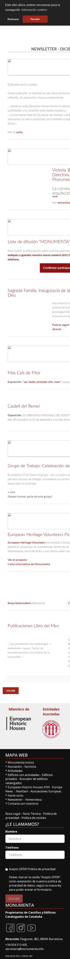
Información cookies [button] (34, 9)
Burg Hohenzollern (19, 603)
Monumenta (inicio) (21, 762)
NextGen (22, 791)
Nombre (11, 831)
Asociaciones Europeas (46, 791)
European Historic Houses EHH (29, 787)
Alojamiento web (12, 956)
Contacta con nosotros (23, 804)
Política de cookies (34, 818)
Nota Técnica (32, 814)
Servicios (30, 767)
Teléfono (12, 848)
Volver (10, 690)
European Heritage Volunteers (26, 542)
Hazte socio (15, 795)
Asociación (15, 767)
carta (19, 132)
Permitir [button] (35, 19)
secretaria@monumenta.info (24, 949)
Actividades (15, 771)
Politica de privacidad (41, 869)
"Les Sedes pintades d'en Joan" (42, 381)
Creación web (26, 956)
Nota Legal (13, 814)
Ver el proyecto (17, 559)
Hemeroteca (33, 800)
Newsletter (15, 800)
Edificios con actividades (23, 775)
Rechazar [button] (13, 19)
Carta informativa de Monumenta (29, 564)
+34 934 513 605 (16, 945)
